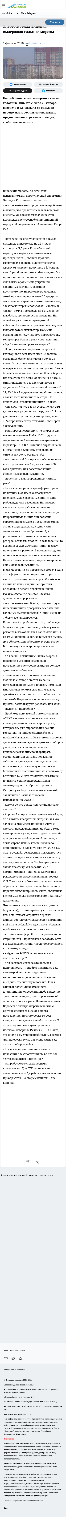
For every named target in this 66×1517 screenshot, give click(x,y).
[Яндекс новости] (48, 84)
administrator (36, 43)
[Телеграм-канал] (48, 90)
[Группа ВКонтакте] (17, 84)
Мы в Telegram (28, 13)
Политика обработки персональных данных (23, 1500)
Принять (55, 22)
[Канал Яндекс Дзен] (17, 90)
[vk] (28, 1162)
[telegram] (38, 1162)
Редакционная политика (14, 1369)
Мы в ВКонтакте (10, 13)
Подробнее (21, 1434)
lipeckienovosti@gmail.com (27, 1401)
